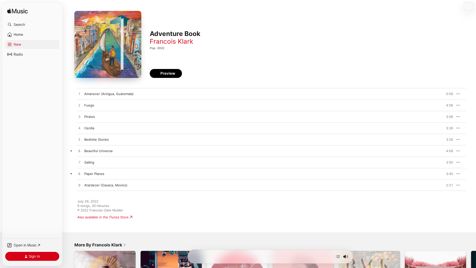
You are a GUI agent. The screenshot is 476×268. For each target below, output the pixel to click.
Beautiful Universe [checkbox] (98, 151)
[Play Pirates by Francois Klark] (79, 117)
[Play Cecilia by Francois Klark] (79, 128)
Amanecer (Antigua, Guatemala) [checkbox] (109, 94)
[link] (100, 245)
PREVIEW (447, 93)
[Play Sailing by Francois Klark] (79, 162)
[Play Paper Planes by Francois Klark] (79, 174)
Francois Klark (171, 41)
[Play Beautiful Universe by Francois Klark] (79, 151)
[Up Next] (338, 256)
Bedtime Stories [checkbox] (96, 139)
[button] (32, 24)
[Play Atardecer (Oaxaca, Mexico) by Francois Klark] (79, 185)
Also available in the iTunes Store (103, 217)
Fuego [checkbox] (89, 105)
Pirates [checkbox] (89, 117)
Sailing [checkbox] (89, 162)
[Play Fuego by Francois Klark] (79, 105)
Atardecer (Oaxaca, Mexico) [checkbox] (105, 185)
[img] (17, 11)
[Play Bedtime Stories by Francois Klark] (79, 139)
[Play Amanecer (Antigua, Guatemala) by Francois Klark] (79, 94)
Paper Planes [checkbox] (94, 174)
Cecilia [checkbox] (89, 128)
